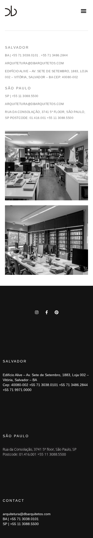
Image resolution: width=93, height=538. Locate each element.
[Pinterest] (57, 312)
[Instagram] (37, 312)
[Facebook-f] (47, 312)
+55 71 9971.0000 (17, 390)
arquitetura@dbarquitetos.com (27, 514)
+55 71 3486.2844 (73, 385)
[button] (83, 10)
